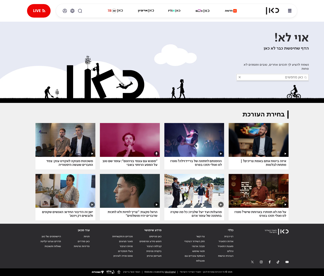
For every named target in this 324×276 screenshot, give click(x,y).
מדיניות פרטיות (82, 246)
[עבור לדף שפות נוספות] (72, 10)
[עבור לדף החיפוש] (80, 10)
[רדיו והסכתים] (174, 11)
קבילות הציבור (154, 246)
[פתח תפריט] (289, 11)
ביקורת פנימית (153, 251)
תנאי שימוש (198, 251)
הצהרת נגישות (225, 256)
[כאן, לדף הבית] (269, 10)
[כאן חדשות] (230, 11)
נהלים (230, 251)
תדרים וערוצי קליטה (50, 241)
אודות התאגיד (225, 241)
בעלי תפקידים (125, 251)
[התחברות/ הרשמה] (64, 10)
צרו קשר (200, 236)
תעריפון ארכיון (154, 256)
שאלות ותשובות (53, 246)
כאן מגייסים (155, 236)
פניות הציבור (126, 246)
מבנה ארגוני (198, 246)
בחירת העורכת (263, 114)
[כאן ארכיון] (146, 11)
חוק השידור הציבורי (194, 241)
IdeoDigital (170, 272)
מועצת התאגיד (225, 246)
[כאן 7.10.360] (115, 11)
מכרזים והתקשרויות (122, 236)
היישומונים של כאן (51, 236)
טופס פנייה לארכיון (123, 256)
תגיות (87, 236)
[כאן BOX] (203, 11)
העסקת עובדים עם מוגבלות (195, 258)
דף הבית (228, 236)
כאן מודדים (84, 241)
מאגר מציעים (126, 241)
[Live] (39, 11)
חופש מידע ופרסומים (150, 241)
